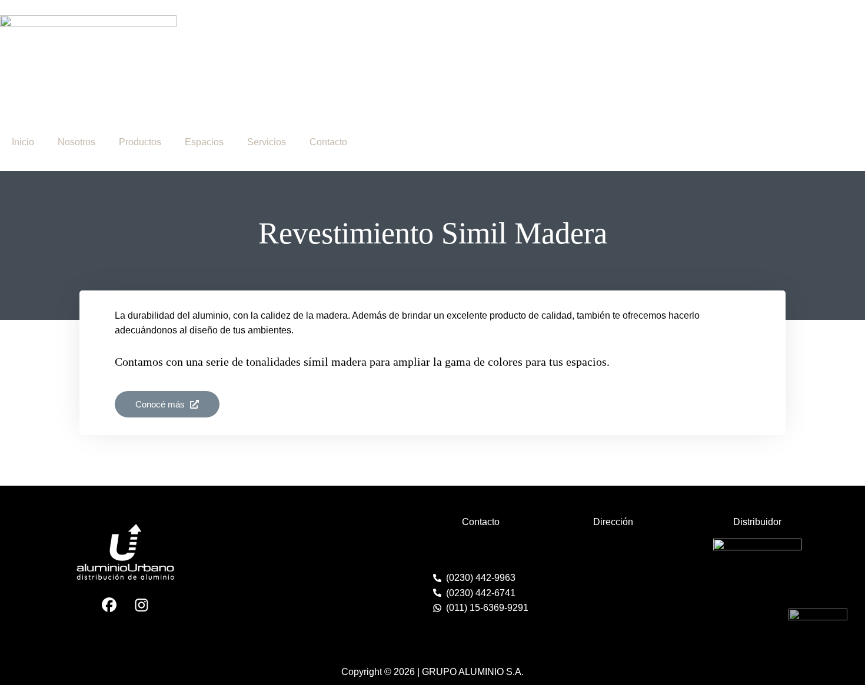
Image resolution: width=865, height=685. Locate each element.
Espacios (204, 142)
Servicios (266, 142)
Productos (140, 142)
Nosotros (76, 142)
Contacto (328, 142)
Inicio (23, 142)
